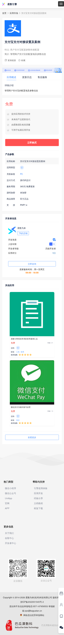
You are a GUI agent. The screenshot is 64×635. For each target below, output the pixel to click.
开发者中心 (10, 543)
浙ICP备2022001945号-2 (32, 601)
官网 (7, 503)
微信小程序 (10, 488)
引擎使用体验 (40, 488)
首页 (4, 13)
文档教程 (38, 503)
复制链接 (10, 60)
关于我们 (9, 533)
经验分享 (38, 498)
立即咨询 (32, 263)
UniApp (8, 498)
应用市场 (14, 13)
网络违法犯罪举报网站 (33, 615)
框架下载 (38, 508)
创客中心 (9, 538)
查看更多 (32, 437)
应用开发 (38, 493)
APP (7, 508)
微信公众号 (10, 493)
